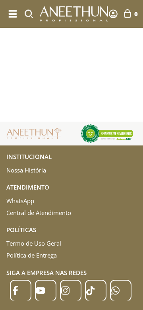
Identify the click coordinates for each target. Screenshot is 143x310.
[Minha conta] (113, 14)
